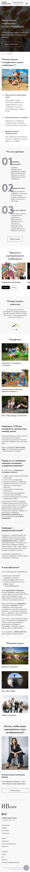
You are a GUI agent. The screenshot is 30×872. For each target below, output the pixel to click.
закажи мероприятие (18, 4)
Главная (3, 618)
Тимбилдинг (9, 618)
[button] (11, 608)
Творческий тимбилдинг (11, 847)
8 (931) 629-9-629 (18, 2)
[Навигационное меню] (27, 3)
